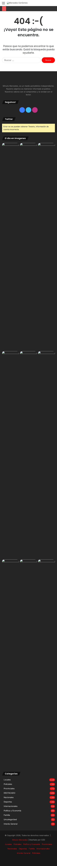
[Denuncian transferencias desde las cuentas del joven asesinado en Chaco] (10, 564)
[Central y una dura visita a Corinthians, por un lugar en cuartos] (10, 454)
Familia (7, 815)
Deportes (8, 802)
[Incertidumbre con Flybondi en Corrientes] (28, 147)
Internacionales (10, 806)
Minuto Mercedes (20, 840)
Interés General (10, 824)
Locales (7, 780)
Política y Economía (12, 811)
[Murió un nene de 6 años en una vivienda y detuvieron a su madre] (28, 663)
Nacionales (9, 797)
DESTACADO (9, 793)
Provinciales (9, 788)
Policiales (8, 784)
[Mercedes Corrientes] (17, 3)
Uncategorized (10, 819)
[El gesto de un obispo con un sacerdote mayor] (46, 246)
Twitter (9, 119)
